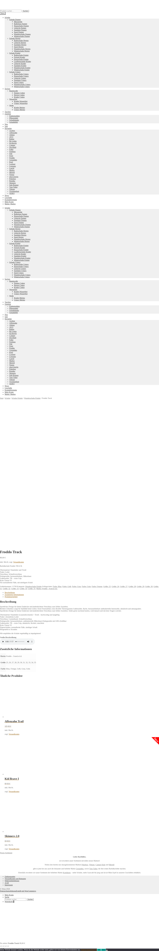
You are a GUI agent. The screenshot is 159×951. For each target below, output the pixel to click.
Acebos (12, 131)
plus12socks (13, 177)
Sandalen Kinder (20, 66)
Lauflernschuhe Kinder (22, 61)
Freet (11, 156)
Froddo (12, 158)
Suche (7, 897)
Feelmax (12, 152)
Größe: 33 (15, 589)
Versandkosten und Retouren (15, 879)
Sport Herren (19, 47)
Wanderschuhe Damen (22, 34)
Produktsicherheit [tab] (11, 597)
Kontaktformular (11, 200)
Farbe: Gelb (66, 586)
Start (1, 398)
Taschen (8, 112)
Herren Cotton (19, 95)
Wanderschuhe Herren (22, 49)
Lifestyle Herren (20, 43)
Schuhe (7, 18)
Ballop (11, 139)
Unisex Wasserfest (20, 103)
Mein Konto (9, 202)
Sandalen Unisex (20, 80)
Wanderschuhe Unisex (22, 85)
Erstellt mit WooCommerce (26, 891)
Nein (103, 950)
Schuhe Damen (15, 20)
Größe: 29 (140, 586)
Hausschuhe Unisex (21, 76)
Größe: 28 (132, 586)
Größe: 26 (115, 586)
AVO (11, 137)
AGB (7, 883)
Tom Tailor (13, 187)
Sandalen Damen (20, 30)
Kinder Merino (19, 108)
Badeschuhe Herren (21, 41)
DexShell (12, 147)
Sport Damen (19, 32)
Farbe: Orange (97, 586)
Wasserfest (13, 99)
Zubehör (8, 114)
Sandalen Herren (20, 45)
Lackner (12, 164)
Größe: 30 (149, 586)
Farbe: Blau (57, 586)
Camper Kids (100, 865)
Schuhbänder (14, 120)
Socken (7, 89)
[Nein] (107, 950)
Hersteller (8, 129)
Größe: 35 (31, 589)
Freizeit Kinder (19, 57)
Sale (6, 126)
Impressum (9, 885)
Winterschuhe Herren (22, 51)
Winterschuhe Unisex (22, 87)
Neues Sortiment (6, 853)
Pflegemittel (13, 118)
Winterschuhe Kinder (22, 70)
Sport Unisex (19, 82)
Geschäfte (8, 198)
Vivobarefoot (14, 191)
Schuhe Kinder (14, 53)
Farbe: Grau (76, 586)
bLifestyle (13, 143)
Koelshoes (67, 873)
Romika (12, 181)
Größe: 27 (123, 586)
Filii (10, 154)
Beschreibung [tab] (10, 593)
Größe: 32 (6, 589)
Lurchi (11, 168)
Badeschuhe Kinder (21, 55)
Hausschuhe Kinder (21, 59)
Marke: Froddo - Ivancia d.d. (47, 589)
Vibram (12, 189)
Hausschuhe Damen (21, 26)
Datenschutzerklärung (8, 891)
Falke (11, 149)
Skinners (12, 183)
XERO (12, 193)
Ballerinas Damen (20, 24)
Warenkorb (9, 902)
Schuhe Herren (14, 38)
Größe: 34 (23, 589)
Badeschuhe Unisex (21, 74)
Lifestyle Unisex (20, 78)
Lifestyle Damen (20, 28)
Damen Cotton (19, 93)
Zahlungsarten (10, 877)
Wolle (11, 105)
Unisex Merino (19, 110)
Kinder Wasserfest (20, 101)
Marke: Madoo (10, 204)
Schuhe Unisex (14, 72)
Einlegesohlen (14, 116)
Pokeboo (12, 179)
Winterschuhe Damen (22, 36)
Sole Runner (14, 185)
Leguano (12, 166)
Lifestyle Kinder (20, 64)
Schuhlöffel (13, 122)
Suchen (25, 11)
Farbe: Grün (86, 586)
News (7, 196)
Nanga (11, 175)
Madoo (12, 170)
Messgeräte (18, 22)
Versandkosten (18, 562)
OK (99, 950)
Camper (12, 145)
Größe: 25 (107, 586)
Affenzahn (13, 133)
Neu (6, 124)
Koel (11, 162)
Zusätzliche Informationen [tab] (14, 595)
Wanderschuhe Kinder (22, 68)
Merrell (12, 172)
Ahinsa (12, 135)
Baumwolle (13, 91)
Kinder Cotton (19, 97)
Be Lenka (13, 141)
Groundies (13, 160)
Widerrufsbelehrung (12, 881)
